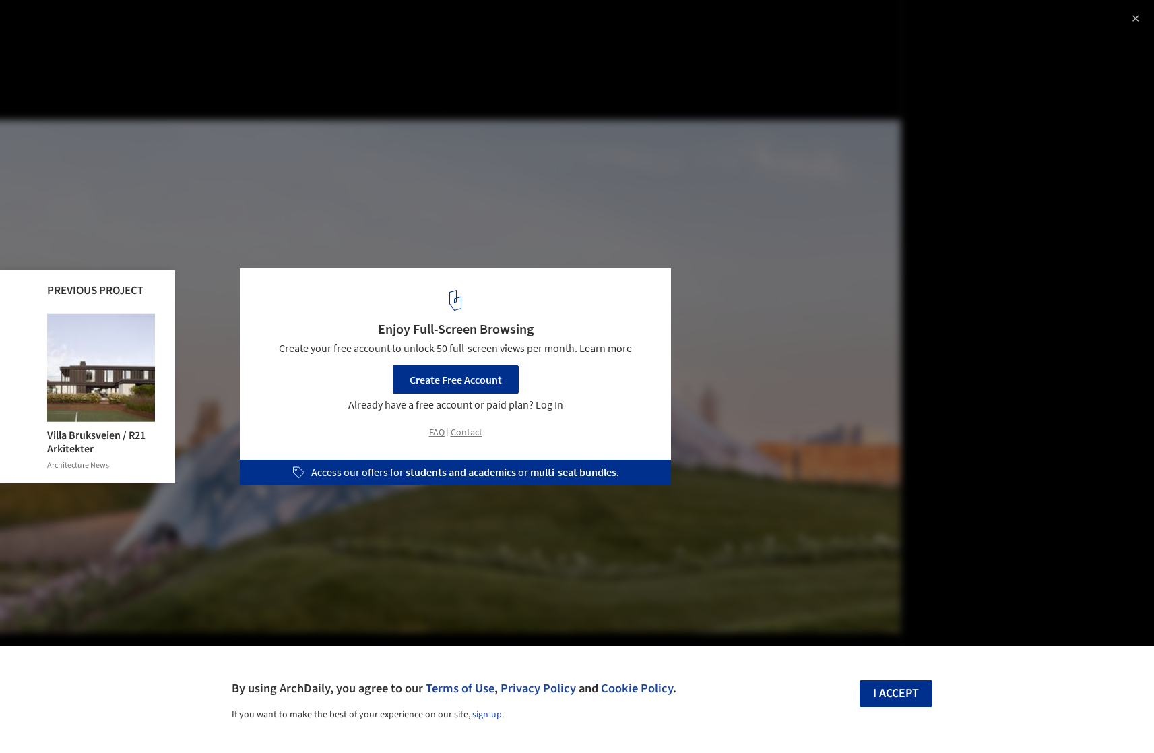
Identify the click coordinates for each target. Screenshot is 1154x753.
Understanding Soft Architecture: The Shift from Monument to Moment (176, 36)
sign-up (487, 714)
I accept (896, 693)
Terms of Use (460, 688)
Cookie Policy (637, 688)
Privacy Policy (538, 688)
